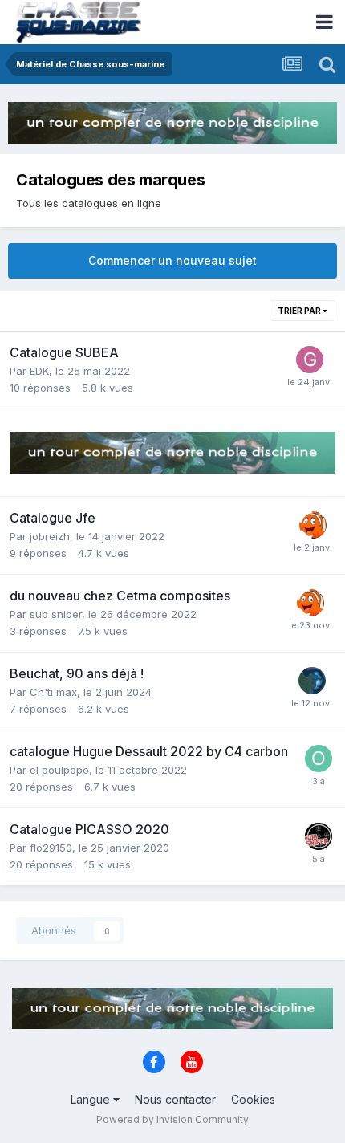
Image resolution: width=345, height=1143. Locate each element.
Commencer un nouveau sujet (172, 260)
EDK (39, 370)
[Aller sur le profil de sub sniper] (318, 836)
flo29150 (51, 847)
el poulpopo (59, 769)
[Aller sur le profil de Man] (313, 525)
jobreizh (50, 536)
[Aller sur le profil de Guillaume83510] (309, 359)
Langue (92, 1099)
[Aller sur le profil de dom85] (312, 680)
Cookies (253, 1099)
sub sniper (56, 614)
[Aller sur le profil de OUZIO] (318, 758)
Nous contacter (175, 1099)
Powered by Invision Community (172, 1119)
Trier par (300, 310)
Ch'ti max (53, 691)
